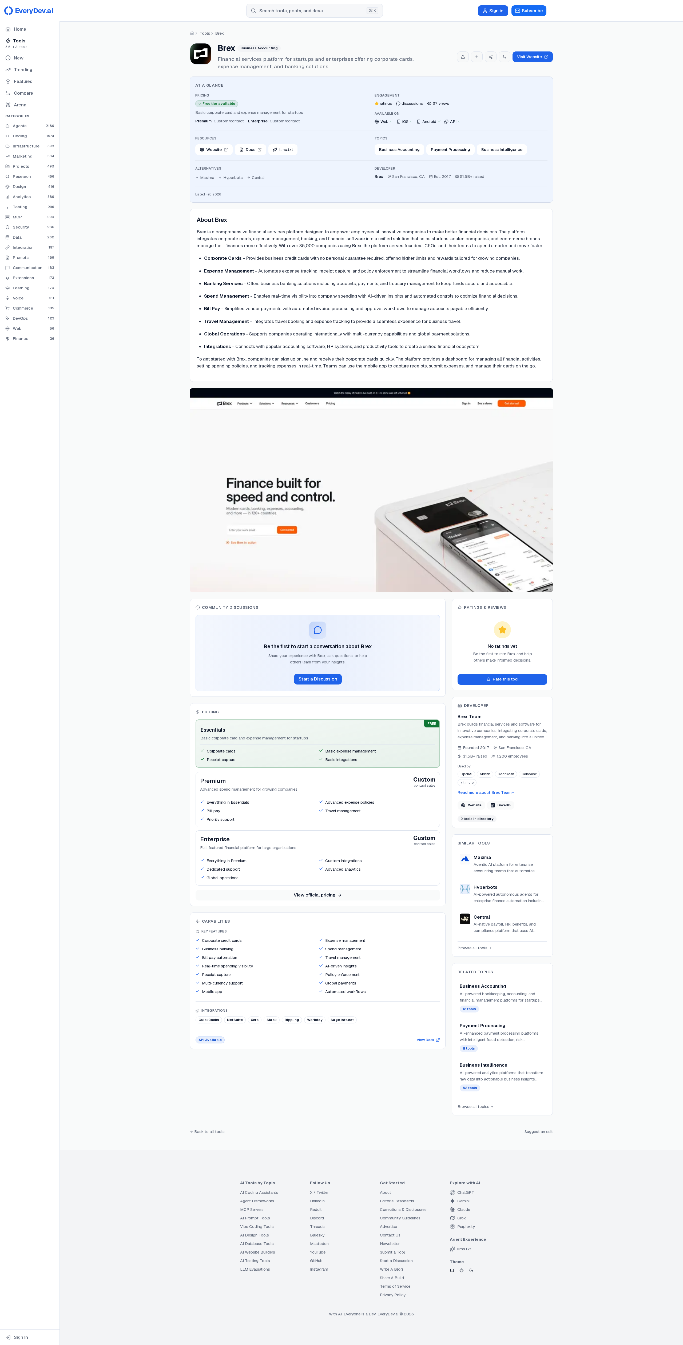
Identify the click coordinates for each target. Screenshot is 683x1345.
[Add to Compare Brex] (504, 56)
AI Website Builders (257, 1252)
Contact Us (390, 1235)
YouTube (317, 1252)
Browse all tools (472, 947)
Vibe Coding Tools (257, 1226)
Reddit (316, 1209)
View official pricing (314, 895)
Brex (219, 33)
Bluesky (317, 1235)
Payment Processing (450, 149)
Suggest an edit (539, 1131)
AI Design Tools (254, 1235)
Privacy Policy (393, 1294)
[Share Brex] (491, 56)
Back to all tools (209, 1131)
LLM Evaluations (255, 1269)
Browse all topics (473, 1106)
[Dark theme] (471, 1270)
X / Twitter (319, 1192)
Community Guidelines (400, 1217)
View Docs (425, 1040)
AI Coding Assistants (259, 1192)
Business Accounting (399, 149)
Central (258, 177)
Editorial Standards (397, 1200)
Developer (385, 168)
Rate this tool (505, 679)
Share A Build (392, 1277)
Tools (205, 33)
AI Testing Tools (255, 1260)
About (385, 1192)
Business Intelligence (501, 149)
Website (475, 805)
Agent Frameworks (257, 1200)
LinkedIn (504, 805)
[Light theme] (461, 1270)
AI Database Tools (257, 1243)
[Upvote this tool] (463, 56)
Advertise (388, 1226)
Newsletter (390, 1243)
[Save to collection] (477, 56)
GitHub (316, 1260)
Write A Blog (391, 1269)
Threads (317, 1226)
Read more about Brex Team (484, 792)
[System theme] (452, 1270)
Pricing (202, 95)
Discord (317, 1217)
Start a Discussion (318, 679)
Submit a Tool (392, 1252)
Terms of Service (395, 1286)
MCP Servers (252, 1209)
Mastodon (319, 1243)
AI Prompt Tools (255, 1217)
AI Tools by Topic (257, 1182)
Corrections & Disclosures (403, 1209)
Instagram (319, 1269)
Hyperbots (233, 177)
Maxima (207, 177)
